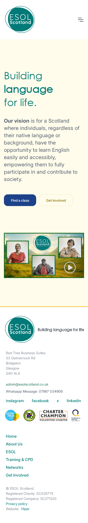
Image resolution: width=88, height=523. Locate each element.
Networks (14, 467)
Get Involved (17, 475)
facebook (40, 400)
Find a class (20, 200)
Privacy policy (16, 504)
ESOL (11, 451)
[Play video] (44, 257)
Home (11, 436)
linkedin (74, 400)
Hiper (25, 509)
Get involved (56, 200)
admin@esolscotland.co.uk (27, 384)
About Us (14, 444)
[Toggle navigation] (80, 19)
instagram (15, 400)
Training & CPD (19, 459)
